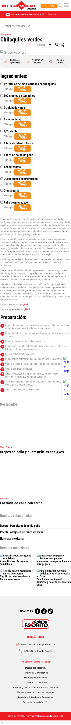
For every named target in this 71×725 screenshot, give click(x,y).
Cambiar (52, 14)
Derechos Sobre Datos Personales (35, 697)
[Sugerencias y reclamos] (66, 388)
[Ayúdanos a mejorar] (66, 365)
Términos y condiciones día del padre (35, 692)
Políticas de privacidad (35, 677)
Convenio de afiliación (35, 682)
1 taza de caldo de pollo (18, 155)
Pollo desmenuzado (16, 202)
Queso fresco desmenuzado (21, 179)
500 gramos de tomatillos (19, 96)
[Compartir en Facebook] (50, 44)
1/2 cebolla (10, 131)
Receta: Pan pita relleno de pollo (20, 526)
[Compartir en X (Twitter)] (63, 44)
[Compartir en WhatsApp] (56, 44)
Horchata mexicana (12, 538)
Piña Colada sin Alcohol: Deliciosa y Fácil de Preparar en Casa (54, 582)
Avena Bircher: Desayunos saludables (14, 563)
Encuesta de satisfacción (35, 702)
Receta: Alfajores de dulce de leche (22, 532)
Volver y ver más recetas (17, 25)
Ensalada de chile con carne (21, 503)
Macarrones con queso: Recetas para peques (54, 563)
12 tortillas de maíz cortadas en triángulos (30, 84)
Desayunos (5, 34)
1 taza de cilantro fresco (19, 143)
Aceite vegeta (12, 167)
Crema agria (11, 190)
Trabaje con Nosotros (35, 667)
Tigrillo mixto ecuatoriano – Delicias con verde (15, 578)
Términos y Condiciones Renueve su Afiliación (35, 687)
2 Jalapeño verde (14, 107)
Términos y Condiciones (35, 672)
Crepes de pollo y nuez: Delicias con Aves (32, 452)
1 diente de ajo (13, 119)
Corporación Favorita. (48, 716)
